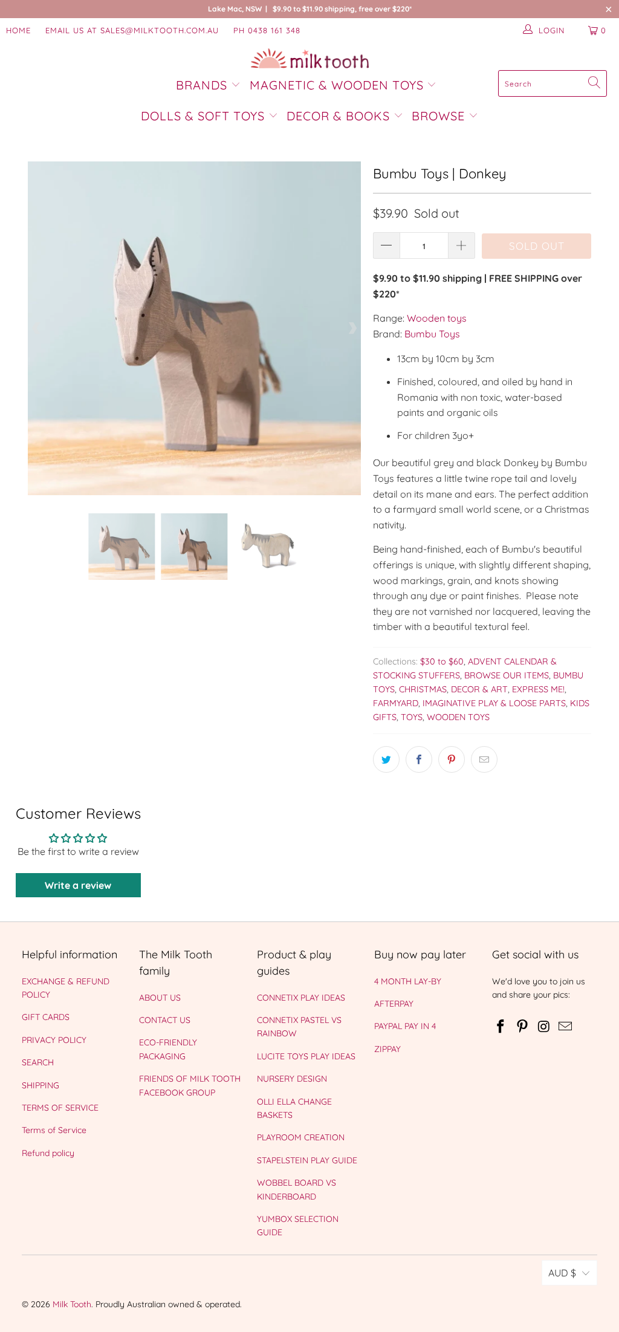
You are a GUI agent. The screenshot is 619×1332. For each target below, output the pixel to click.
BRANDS (203, 85)
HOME (18, 30)
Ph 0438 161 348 (266, 30)
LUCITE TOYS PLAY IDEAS (306, 1056)
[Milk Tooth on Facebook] (501, 1027)
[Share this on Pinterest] (451, 759)
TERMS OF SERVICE (60, 1107)
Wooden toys (437, 318)
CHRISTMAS (423, 689)
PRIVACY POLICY (54, 1040)
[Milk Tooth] (310, 59)
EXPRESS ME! (538, 689)
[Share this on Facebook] (419, 759)
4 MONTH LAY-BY (407, 981)
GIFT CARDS (46, 1017)
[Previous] (37, 328)
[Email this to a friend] (484, 759)
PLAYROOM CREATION (301, 1137)
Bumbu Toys (432, 334)
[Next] (351, 328)
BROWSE (438, 115)
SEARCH (38, 1062)
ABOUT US (160, 997)
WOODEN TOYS (458, 717)
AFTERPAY (393, 1003)
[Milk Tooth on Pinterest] (522, 1027)
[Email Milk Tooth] (566, 1027)
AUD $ (562, 1273)
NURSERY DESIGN (292, 1078)
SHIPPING (40, 1085)
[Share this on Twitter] (386, 759)
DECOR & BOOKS (338, 115)
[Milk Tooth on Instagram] (544, 1027)
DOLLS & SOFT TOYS (203, 115)
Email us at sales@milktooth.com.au (132, 30)
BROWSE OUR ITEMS (506, 675)
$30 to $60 (442, 661)
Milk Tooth (72, 1304)
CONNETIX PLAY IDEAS (301, 997)
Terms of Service (54, 1130)
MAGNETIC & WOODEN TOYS (337, 85)
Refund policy (48, 1153)
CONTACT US (164, 1020)
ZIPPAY (387, 1049)
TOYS (412, 717)
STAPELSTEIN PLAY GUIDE (307, 1160)
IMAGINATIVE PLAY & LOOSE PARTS (494, 703)
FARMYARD (395, 703)
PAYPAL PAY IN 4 (405, 1026)
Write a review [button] (78, 885)
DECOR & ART (479, 689)
